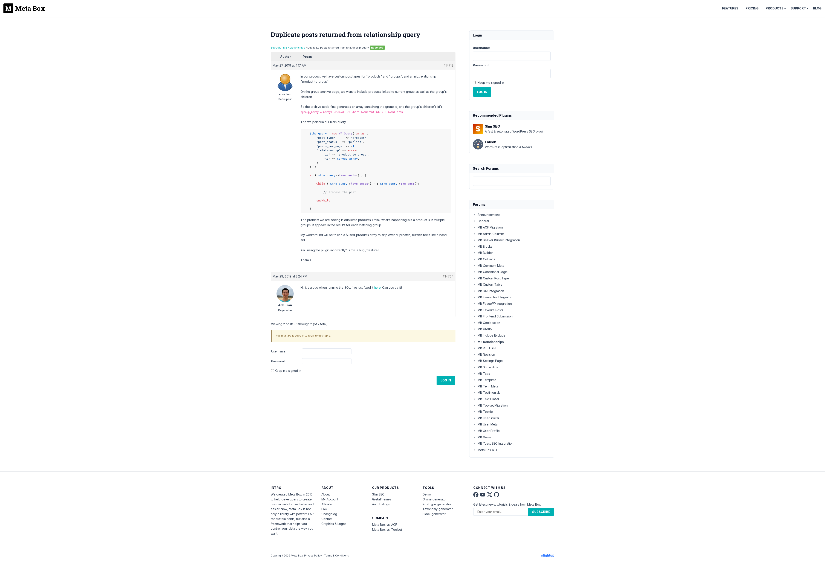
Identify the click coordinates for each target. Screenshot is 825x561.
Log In (446, 380)
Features (730, 8)
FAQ (324, 509)
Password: (278, 361)
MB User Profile (489, 431)
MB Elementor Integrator (495, 297)
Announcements (489, 214)
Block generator (434, 514)
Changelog (329, 514)
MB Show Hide (488, 367)
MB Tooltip (485, 411)
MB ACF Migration (490, 227)
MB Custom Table (490, 284)
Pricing (752, 8)
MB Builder (485, 253)
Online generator (435, 499)
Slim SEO (378, 494)
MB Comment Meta (491, 265)
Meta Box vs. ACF (384, 524)
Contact (326, 519)
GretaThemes (381, 499)
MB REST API (487, 348)
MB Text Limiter (488, 399)
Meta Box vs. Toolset (387, 529)
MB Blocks (485, 246)
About (325, 494)
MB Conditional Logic (492, 272)
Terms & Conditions (336, 555)
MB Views (485, 437)
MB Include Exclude (492, 335)
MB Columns (486, 259)
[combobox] (512, 181)
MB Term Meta (488, 386)
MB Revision (486, 354)
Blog (817, 8)
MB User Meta (488, 424)
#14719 (449, 65)
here (377, 287)
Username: (278, 351)
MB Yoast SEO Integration (495, 443)
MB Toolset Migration (493, 405)
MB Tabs (484, 373)
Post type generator (437, 504)
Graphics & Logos (333, 524)
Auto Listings (381, 504)
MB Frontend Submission (495, 316)
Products (775, 8)
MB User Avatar (488, 418)
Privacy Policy (313, 555)
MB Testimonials (489, 392)
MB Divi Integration (491, 291)
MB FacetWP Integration (495, 303)
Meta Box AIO (487, 450)
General (483, 221)
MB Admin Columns (491, 234)
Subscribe (541, 512)
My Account (329, 499)
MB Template (487, 380)
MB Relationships (294, 47)
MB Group (485, 329)
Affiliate (326, 504)
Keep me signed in (288, 370)
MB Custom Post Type (493, 278)
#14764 (448, 276)
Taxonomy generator (438, 509)
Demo (427, 494)
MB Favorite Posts (490, 310)
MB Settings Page (490, 361)
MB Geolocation (489, 323)
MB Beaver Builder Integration (499, 240)
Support (798, 8)
